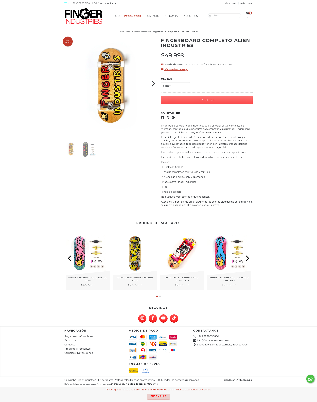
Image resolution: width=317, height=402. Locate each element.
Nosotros (191, 16)
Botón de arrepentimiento (143, 384)
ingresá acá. (118, 384)
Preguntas (171, 16)
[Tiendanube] (238, 381)
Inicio (116, 16)
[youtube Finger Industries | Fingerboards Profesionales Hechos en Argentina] (163, 318)
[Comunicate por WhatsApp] (310, 379)
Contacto (152, 16)
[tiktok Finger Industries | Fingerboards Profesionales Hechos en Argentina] (174, 318)
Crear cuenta (231, 3)
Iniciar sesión (246, 3)
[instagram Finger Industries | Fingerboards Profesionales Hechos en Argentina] (142, 318)
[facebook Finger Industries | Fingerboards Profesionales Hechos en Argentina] (153, 318)
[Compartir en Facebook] (162, 117)
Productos (132, 16)
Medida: (166, 78)
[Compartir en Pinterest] (173, 117)
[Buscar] (209, 15)
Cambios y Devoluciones (78, 352)
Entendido (158, 396)
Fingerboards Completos (138, 31)
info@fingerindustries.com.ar (106, 3)
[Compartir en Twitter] (168, 117)
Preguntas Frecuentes (77, 348)
